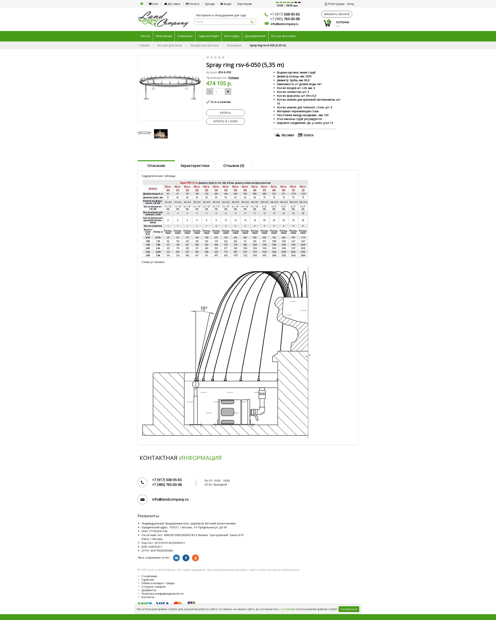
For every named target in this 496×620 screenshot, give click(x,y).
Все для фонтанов (283, 36)
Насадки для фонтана (204, 45)
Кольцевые (234, 45)
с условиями (287, 609)
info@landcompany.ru (284, 24)
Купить (225, 113)
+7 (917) (285, 14)
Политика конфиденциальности (162, 593)
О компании (149, 576)
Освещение (185, 36)
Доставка (173, 4)
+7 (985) (285, 18)
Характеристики (195, 165)
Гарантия (147, 579)
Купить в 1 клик (225, 121)
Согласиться (349, 609)
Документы (148, 590)
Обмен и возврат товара (158, 583)
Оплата (194, 4)
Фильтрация (164, 36)
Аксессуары (231, 36)
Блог (155, 4)
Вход (350, 4)
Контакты (147, 597)
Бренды (210, 4)
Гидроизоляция (208, 36)
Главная (144, 45)
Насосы (145, 36)
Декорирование (255, 36)
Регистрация (336, 4)
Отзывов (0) (233, 165)
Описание (156, 165)
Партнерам (244, 4)
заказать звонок (337, 14)
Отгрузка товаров (153, 586)
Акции (227, 4)
